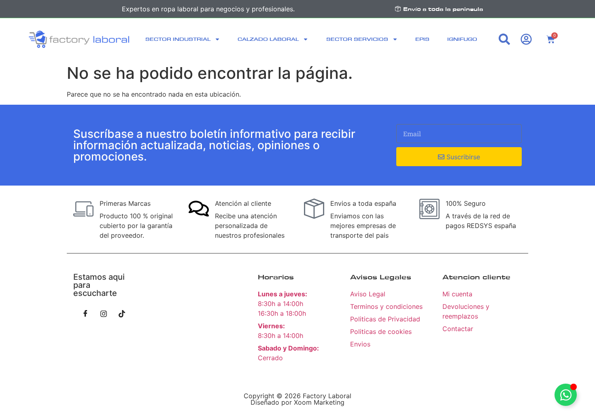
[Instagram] (104, 313)
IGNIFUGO (462, 39)
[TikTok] (122, 313)
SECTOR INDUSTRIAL (177, 39)
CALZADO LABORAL (268, 39)
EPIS (422, 39)
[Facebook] (85, 313)
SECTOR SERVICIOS (357, 39)
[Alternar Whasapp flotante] (566, 395)
